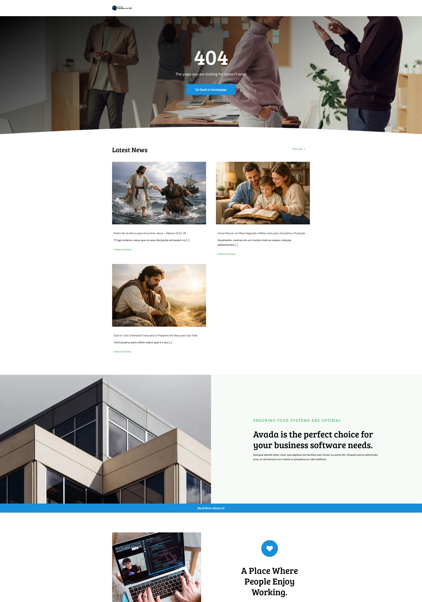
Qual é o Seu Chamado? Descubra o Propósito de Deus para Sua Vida (155, 335)
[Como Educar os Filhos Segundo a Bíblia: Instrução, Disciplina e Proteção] (263, 193)
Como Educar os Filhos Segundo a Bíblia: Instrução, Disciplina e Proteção (261, 233)
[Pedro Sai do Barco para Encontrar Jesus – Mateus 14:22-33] (159, 193)
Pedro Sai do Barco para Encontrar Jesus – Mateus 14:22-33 (150, 233)
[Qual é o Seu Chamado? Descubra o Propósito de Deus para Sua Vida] (159, 295)
